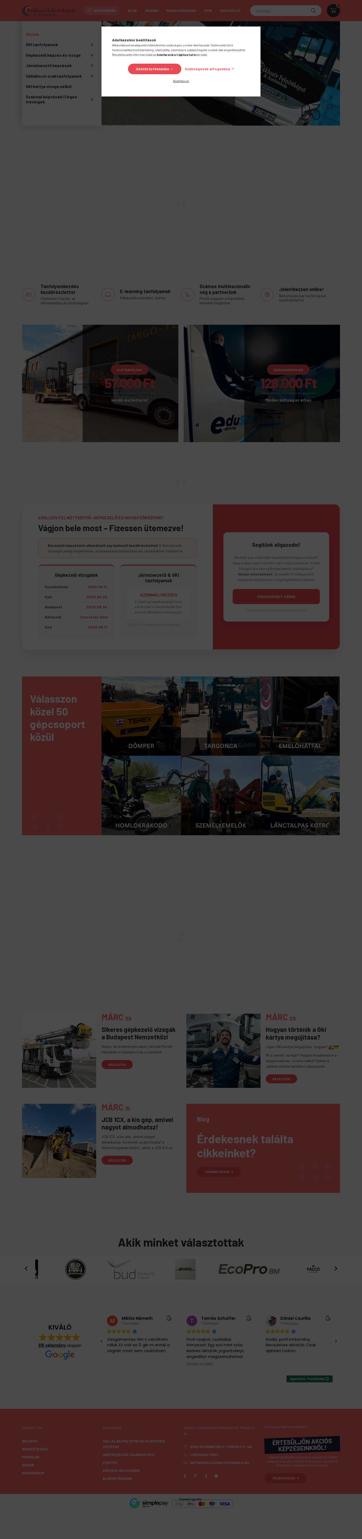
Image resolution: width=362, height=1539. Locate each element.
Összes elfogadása (152, 69)
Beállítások (181, 81)
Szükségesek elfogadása (207, 69)
